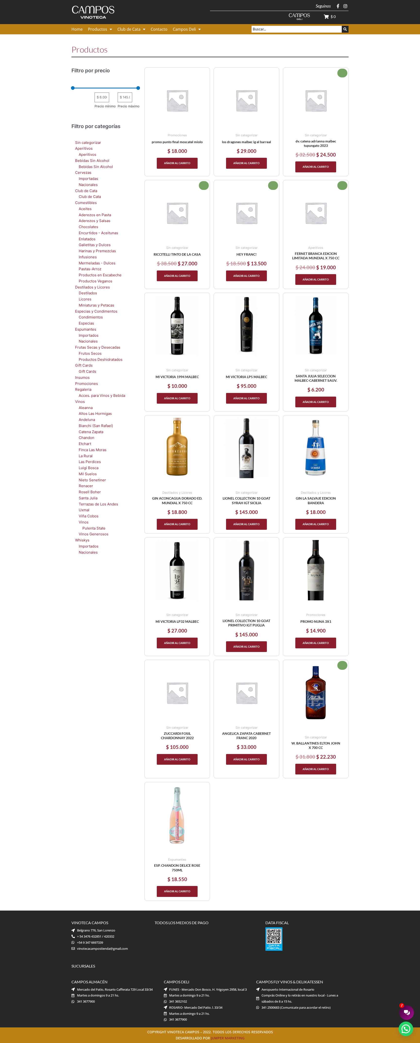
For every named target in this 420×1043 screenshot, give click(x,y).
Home (77, 29)
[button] (406, 1029)
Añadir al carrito (177, 163)
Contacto (159, 29)
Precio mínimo (105, 106)
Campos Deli (184, 29)
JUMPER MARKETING (228, 1038)
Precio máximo (129, 106)
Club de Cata (128, 29)
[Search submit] (345, 29)
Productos (97, 29)
